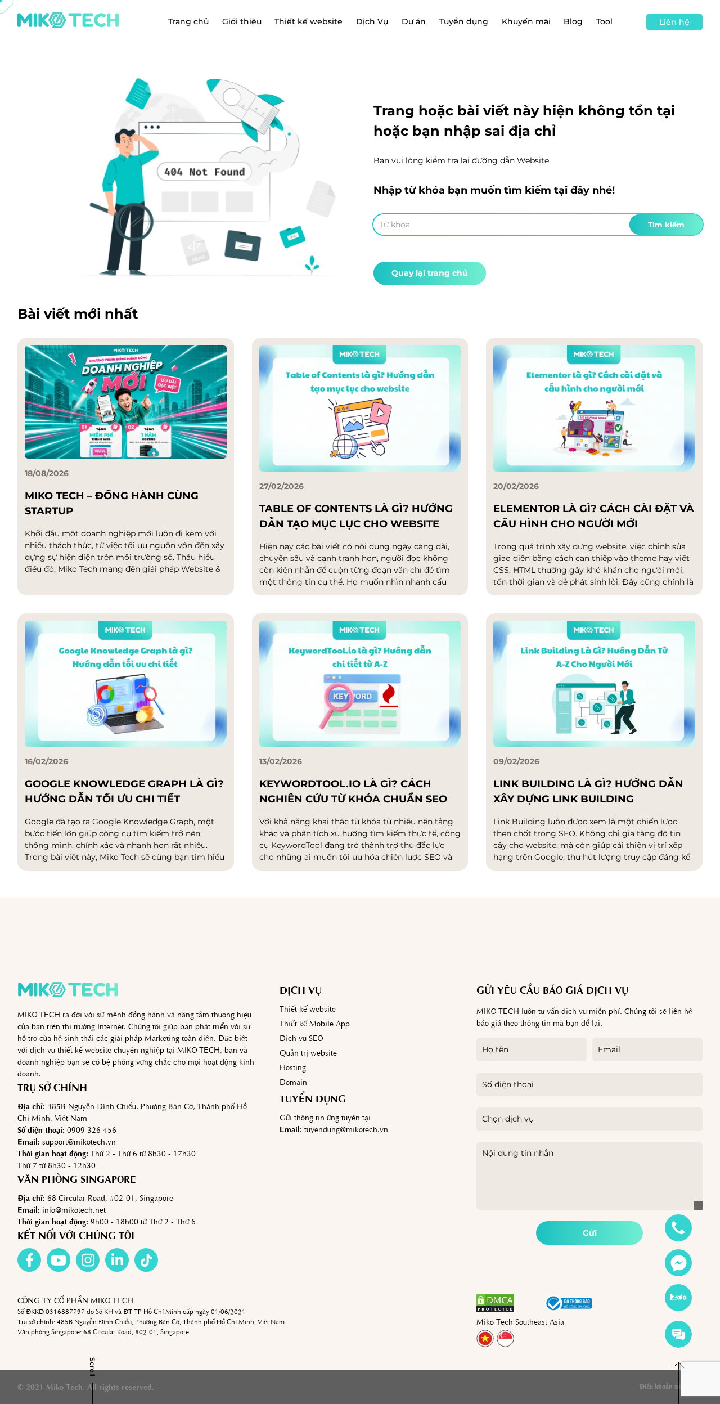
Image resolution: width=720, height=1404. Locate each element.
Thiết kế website (308, 21)
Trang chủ (188, 21)
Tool (604, 21)
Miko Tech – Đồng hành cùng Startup (112, 503)
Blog (573, 21)
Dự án (414, 21)
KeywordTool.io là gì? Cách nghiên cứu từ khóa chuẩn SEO (353, 791)
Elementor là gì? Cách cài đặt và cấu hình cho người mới (593, 516)
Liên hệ (674, 22)
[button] (529, 1303)
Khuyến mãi (526, 21)
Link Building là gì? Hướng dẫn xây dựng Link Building (588, 791)
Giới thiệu (242, 21)
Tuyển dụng (463, 21)
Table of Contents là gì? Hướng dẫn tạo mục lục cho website (356, 516)
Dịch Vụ (372, 21)
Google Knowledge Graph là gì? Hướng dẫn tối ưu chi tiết (124, 791)
